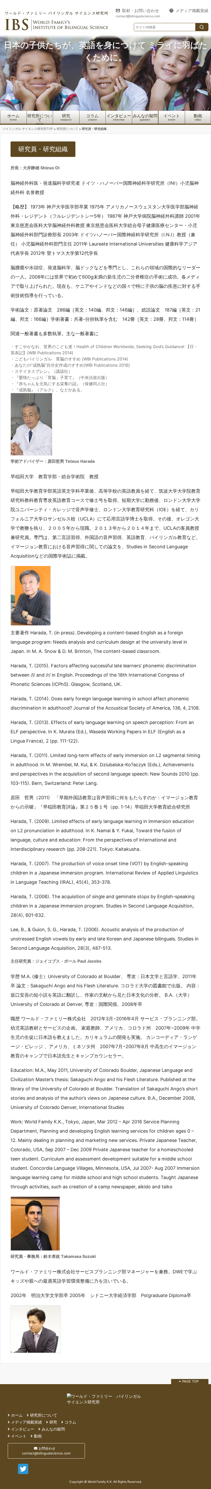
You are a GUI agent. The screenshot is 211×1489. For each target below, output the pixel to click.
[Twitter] (23, 1472)
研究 (66, 115)
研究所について (39, 117)
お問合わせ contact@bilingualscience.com (46, 1450)
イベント (171, 115)
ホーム (13, 115)
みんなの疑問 (145, 115)
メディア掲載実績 (191, 11)
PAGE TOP (190, 1381)
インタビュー (119, 115)
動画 (198, 115)
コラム (92, 115)
